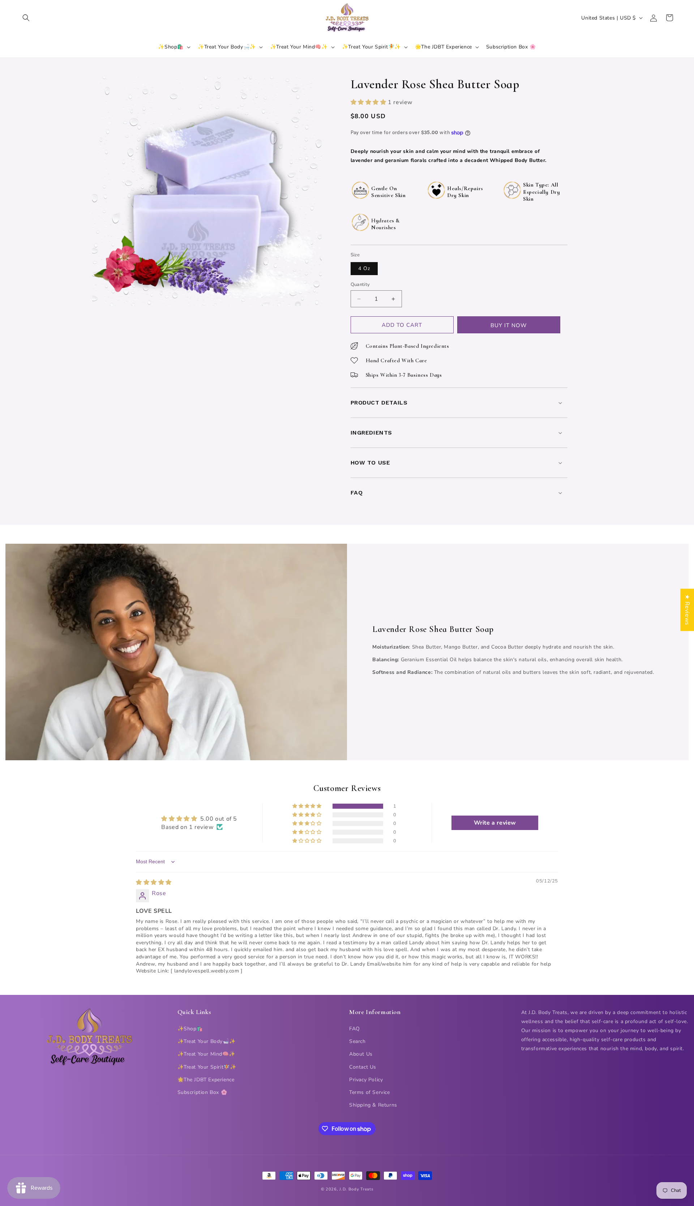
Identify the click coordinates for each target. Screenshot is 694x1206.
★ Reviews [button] (687, 609)
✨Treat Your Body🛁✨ (206, 1041)
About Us (361, 1054)
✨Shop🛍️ (190, 1028)
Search (357, 1041)
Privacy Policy (366, 1079)
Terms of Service (369, 1092)
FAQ (354, 1028)
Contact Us (362, 1067)
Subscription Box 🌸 (202, 1092)
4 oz (364, 268)
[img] (154, 882)
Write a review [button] (495, 823)
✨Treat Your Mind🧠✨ (206, 1054)
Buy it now (508, 325)
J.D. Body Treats (356, 1189)
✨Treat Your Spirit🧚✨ (206, 1067)
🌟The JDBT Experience (206, 1079)
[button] (26, 18)
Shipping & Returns (373, 1105)
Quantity (360, 284)
